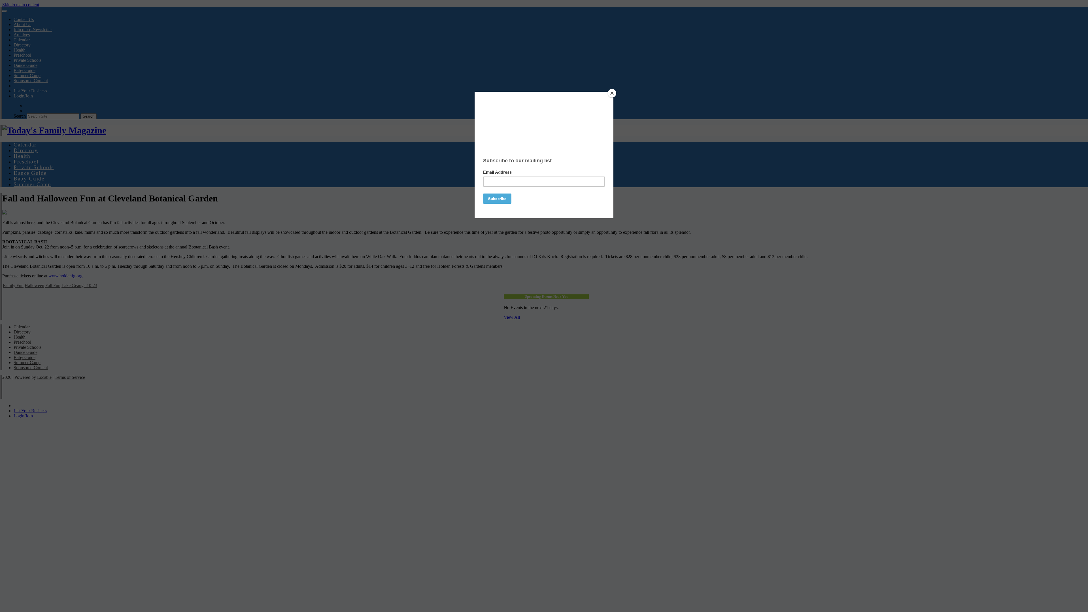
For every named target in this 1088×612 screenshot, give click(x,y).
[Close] (612, 93)
